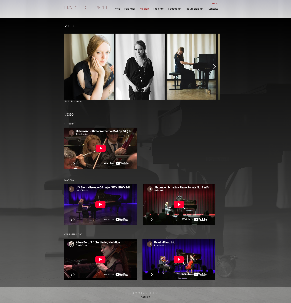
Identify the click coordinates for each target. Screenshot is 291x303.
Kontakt (145, 296)
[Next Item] (214, 67)
